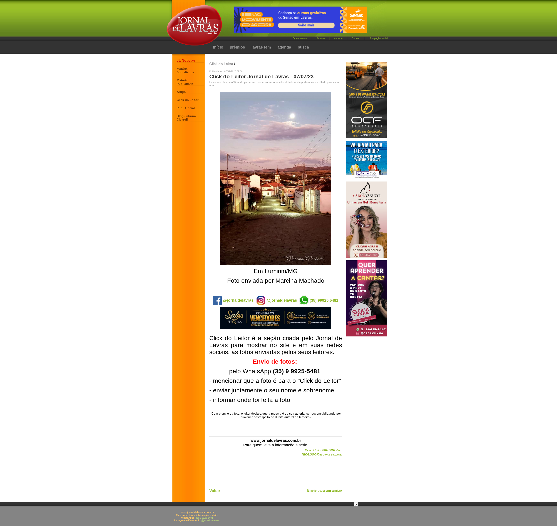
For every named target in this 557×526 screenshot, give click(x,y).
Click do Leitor (187, 100)
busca (303, 47)
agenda (284, 47)
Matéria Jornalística (185, 70)
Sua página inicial (378, 38)
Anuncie (338, 38)
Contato (356, 38)
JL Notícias (186, 60)
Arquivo (321, 38)
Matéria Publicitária (185, 82)
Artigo (181, 92)
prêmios (237, 47)
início (218, 47)
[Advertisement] (278, 516)
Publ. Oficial (186, 108)
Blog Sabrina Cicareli (186, 117)
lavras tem (261, 47)
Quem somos (300, 38)
